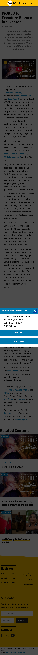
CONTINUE (19, 333)
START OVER (19, 341)
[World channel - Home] (13, 3)
